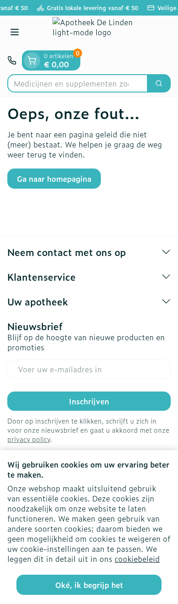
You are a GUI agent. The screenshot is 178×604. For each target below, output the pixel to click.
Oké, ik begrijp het (89, 584)
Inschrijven (89, 401)
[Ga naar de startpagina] (98, 33)
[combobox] (77, 83)
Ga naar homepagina (54, 178)
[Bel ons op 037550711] (11, 60)
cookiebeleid (137, 558)
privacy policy (28, 439)
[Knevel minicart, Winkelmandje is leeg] (32, 60)
